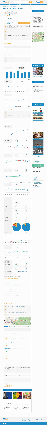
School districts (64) (36, 179)
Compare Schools (30, 419)
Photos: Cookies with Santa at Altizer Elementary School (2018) (37, 89)
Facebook (5, 423)
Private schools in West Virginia (37, 182)
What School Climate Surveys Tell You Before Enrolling (26, 402)
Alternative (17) (35, 178)
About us (23, 418)
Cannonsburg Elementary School (20, 314)
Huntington (8, 11)
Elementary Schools (20, 326)
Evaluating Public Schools (37, 161)
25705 (12, 11)
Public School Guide (30, 418)
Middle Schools (14, 326)
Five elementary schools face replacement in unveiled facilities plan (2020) (38, 84)
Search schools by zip (36, 168)
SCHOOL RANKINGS (18, 4)
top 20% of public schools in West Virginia (20, 45)
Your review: (5, 377)
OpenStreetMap (42, 41)
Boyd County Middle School (18, 312)
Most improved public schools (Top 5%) (19, 48)
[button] (17, 320)
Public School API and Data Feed (40, 419)
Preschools (24, 326)
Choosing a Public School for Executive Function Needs (17, 402)
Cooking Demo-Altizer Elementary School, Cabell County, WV (37, 77)
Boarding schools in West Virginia (38, 183)
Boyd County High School (8, 337)
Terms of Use (38, 423)
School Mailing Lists (38, 418)
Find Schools (23, 419)
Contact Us (29, 420)
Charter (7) (35, 175)
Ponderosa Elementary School (7, 349)
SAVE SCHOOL (25, 22)
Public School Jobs (36, 162)
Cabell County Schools (21, 274)
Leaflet (39, 41)
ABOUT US (38, 4)
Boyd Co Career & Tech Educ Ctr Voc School (7, 333)
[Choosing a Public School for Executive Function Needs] (17, 395)
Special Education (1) (36, 176)
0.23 (26, 232)
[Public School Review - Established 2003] (6, 2)
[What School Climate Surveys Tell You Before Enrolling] (27, 395)
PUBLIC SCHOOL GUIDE (29, 4)
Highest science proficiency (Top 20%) (19, 50)
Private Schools (28, 326)
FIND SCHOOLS (9, 4)
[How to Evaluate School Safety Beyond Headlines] (7, 395)
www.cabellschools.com (10, 22)
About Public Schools (36, 160)
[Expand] (4, 320)
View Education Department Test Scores (21, 271)
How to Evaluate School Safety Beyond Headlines (7, 402)
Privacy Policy (41, 423)
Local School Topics (36, 158)
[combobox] (20, 2)
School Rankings (24, 420)
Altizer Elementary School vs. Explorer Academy (19, 306)
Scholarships (35, 159)
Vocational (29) (35, 177)
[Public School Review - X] (3, 423)
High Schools (10, 326)
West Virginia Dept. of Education (37, 186)
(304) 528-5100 (10, 18)
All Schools (6, 326)
